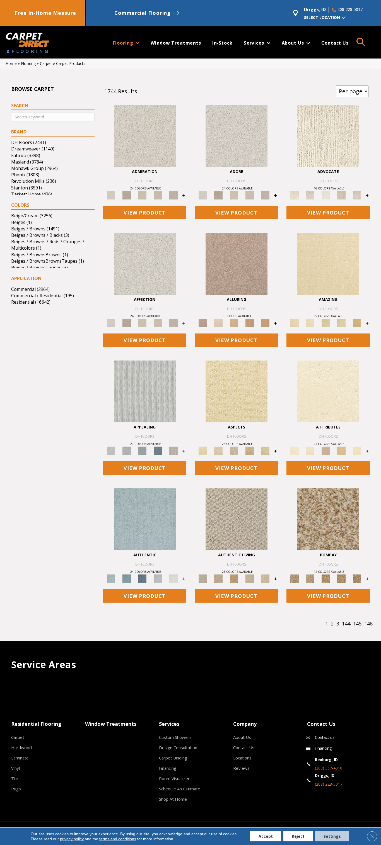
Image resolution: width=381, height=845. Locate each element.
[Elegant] (142, 450)
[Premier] (341, 194)
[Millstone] (236, 519)
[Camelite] (234, 322)
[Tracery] (218, 578)
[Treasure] (357, 194)
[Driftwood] (236, 263)
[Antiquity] (250, 450)
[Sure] (145, 519)
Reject (298, 836)
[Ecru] (127, 194)
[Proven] (127, 578)
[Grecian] (328, 391)
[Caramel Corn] (265, 578)
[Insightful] (234, 450)
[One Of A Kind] (326, 322)
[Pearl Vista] (328, 519)
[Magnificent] (328, 263)
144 (346, 624)
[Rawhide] (265, 322)
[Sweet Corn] (357, 450)
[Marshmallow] (145, 135)
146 (368, 624)
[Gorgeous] (145, 391)
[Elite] (326, 194)
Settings (332, 836)
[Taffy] (250, 322)
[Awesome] (310, 322)
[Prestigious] (127, 450)
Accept (266, 836)
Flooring (28, 63)
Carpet (46, 63)
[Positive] (158, 578)
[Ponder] (236, 391)
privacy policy (72, 839)
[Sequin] (265, 450)
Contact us (324, 737)
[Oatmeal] (310, 578)
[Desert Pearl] (218, 322)
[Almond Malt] (326, 578)
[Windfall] (310, 194)
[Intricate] (310, 450)
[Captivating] (173, 450)
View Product (144, 212)
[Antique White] (142, 194)
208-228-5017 (350, 9)
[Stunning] (341, 322)
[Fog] (173, 194)
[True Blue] (142, 578)
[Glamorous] (158, 450)
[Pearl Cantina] (357, 578)
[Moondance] (341, 578)
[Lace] (158, 194)
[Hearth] (326, 450)
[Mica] (250, 578)
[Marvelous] (357, 322)
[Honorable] (173, 578)
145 (357, 624)
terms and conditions (117, 839)
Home (11, 63)
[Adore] (328, 135)
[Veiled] (341, 450)
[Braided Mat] (234, 578)
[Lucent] (218, 450)
